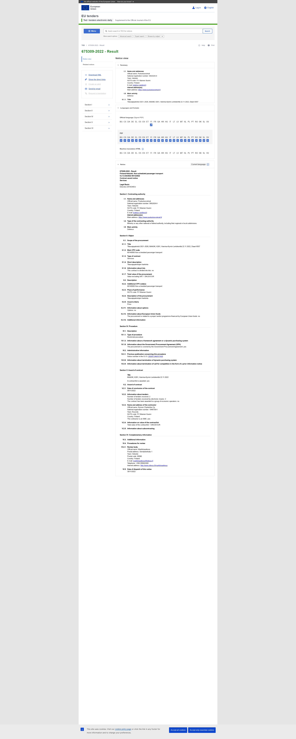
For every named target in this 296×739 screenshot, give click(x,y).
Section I (88, 105)
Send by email (94, 89)
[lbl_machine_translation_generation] (143, 149)
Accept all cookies (178, 730)
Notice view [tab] (87, 59)
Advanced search (125, 36)
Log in (198, 8)
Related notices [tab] (88, 64)
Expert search (139, 36)
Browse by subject (154, 36)
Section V (89, 122)
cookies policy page (123, 729)
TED (83, 45)
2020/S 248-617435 (155, 356)
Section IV (89, 117)
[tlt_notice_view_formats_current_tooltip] (208, 164)
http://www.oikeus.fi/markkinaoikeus (154, 465)
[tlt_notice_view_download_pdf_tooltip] (121, 140)
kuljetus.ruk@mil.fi (139, 85)
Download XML (95, 75)
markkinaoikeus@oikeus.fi (143, 461)
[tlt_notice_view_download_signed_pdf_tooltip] (151, 124)
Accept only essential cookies (202, 730)
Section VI (89, 128)
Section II (88, 111)
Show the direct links (97, 80)
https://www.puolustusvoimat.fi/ (149, 90)
